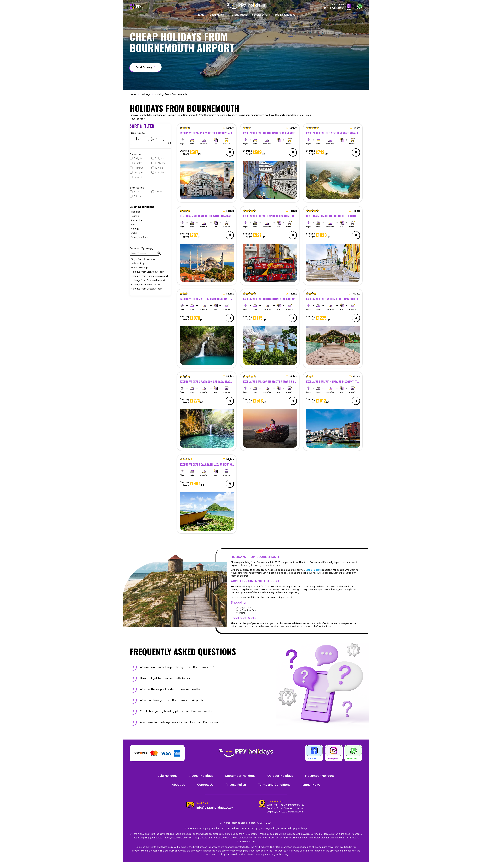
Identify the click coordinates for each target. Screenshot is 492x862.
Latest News (311, 784)
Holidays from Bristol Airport (146, 288)
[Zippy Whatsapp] (353, 753)
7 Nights (138, 158)
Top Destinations (285, 14)
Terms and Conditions (274, 784)
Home (200, 14)
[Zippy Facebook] (314, 753)
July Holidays (167, 776)
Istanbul (135, 216)
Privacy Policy (235, 784)
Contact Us (205, 784)
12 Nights (160, 167)
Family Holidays (139, 267)
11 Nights (138, 167)
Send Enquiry (144, 67)
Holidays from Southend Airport (148, 280)
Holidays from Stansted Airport (147, 271)
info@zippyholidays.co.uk (214, 807)
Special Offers (261, 14)
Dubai (134, 232)
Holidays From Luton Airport (146, 284)
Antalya (135, 228)
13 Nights (138, 172)
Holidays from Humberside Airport (149, 276)
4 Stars (158, 191)
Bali (133, 224)
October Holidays (280, 776)
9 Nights (138, 163)
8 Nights (159, 158)
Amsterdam (137, 220)
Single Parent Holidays (143, 259)
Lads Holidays (138, 263)
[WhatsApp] (359, 6)
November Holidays (319, 776)
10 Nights (160, 163)
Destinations (217, 14)
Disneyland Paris (139, 237)
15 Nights (138, 177)
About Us (178, 784)
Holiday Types (238, 14)
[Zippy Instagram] (334, 753)
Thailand (135, 211)
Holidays (145, 94)
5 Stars (137, 196)
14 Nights (159, 172)
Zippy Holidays (314, 569)
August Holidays (201, 776)
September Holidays (240, 776)
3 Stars (137, 191)
